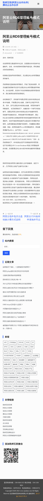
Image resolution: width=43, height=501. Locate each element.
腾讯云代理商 (7, 414)
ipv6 (5, 347)
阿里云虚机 (20, 391)
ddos (21, 342)
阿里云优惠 (25, 377)
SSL (17, 351)
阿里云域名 (20, 382)
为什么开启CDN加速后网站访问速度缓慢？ (18, 284)
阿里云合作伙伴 (9, 382)
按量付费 (7, 364)
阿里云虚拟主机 (9, 391)
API (5, 342)
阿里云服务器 (18, 386)
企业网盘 (35, 356)
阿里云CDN (8, 369)
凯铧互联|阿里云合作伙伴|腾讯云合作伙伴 (16, 3)
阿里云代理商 (31, 373)
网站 (27, 364)
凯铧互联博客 (7, 426)
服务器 (15, 364)
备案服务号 (31, 360)
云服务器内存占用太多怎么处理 (13, 296)
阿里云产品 (28, 369)
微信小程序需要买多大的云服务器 (14, 292)
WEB (29, 351)
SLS (5, 351)
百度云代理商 (7, 411)
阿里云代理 (20, 373)
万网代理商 (6, 417)
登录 (19, 234)
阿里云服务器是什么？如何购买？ (14, 317)
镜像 (33, 364)
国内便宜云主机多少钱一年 (12, 280)
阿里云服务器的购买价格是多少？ (14, 321)
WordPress (8, 356)
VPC (23, 351)
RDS (31, 347)
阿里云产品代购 (9, 373)
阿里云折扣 (7, 386)
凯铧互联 (7, 360)
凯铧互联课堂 (7, 420)
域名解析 (22, 360)
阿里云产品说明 (10, 50)
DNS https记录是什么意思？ (13, 305)
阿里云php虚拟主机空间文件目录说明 (16, 271)
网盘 (21, 364)
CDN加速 (13, 342)
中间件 (18, 356)
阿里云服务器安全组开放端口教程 (14, 313)
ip (33, 342)
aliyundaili (8, 53)
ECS (27, 342)
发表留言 (20, 53)
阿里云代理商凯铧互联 (11, 377)
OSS (25, 347)
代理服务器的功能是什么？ (12, 309)
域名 (14, 360)
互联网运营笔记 (8, 429)
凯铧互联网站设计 (9, 432)
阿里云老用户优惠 (31, 386)
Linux (19, 347)
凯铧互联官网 (7, 405)
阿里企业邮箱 (31, 391)
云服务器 (27, 356)
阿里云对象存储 (32, 382)
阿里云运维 (21, 50)
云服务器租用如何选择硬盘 (12, 275)
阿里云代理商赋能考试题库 (12, 435)
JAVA (11, 347)
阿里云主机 (18, 369)
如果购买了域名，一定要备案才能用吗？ (17, 267)
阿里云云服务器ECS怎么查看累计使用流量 (17, 300)
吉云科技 (6, 423)
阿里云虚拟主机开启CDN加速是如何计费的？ (18, 288)
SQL (11, 351)
